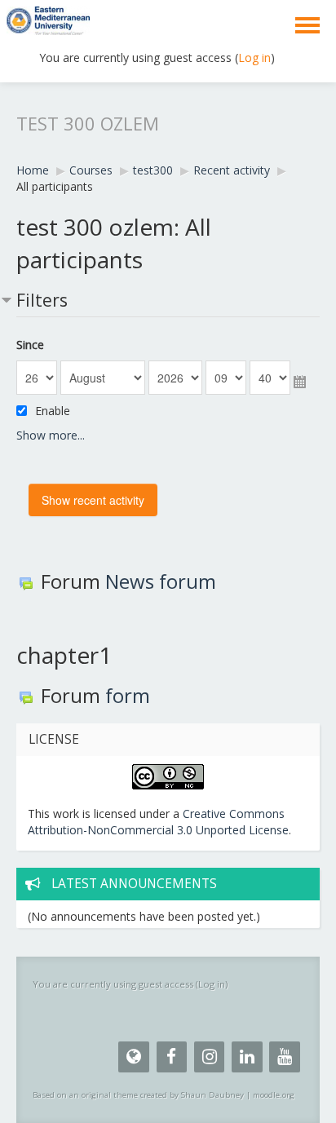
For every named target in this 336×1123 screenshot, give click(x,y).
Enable (52, 410)
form (127, 695)
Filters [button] (42, 300)
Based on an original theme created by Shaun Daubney (138, 1095)
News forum (160, 581)
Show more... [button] (50, 435)
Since (30, 344)
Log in (254, 57)
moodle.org (273, 1095)
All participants (54, 186)
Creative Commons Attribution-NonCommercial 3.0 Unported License (158, 822)
